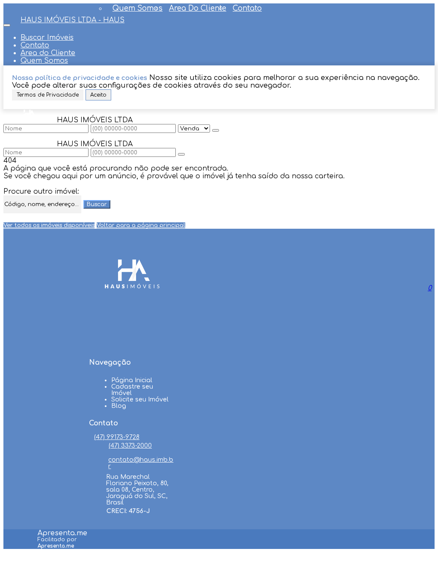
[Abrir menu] (6, 23)
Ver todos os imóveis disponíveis (49, 225)
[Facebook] (132, 314)
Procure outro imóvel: (41, 191)
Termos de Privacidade (48, 95)
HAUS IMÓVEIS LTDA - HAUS (72, 20)
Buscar (97, 204)
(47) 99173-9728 (116, 437)
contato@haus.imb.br (140, 463)
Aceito (98, 95)
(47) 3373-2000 (130, 445)
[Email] (132, 346)
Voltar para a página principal (141, 225)
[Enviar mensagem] (215, 130)
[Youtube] (132, 330)
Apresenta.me (62, 533)
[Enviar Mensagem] (181, 154)
